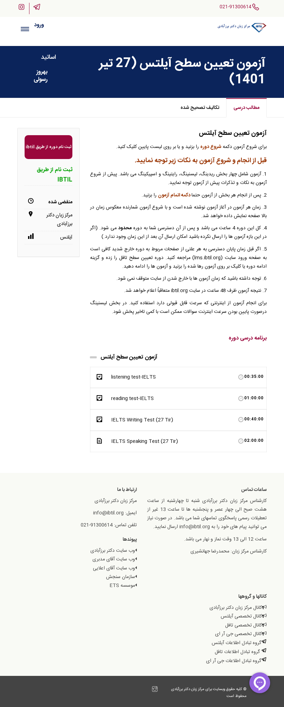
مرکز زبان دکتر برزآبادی (59, 219)
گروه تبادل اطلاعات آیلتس (236, 643)
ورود (39, 25)
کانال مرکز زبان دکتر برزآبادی (236, 608)
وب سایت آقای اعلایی (114, 568)
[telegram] (148, 690)
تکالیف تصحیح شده (199, 108)
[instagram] (155, 690)
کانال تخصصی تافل (243, 625)
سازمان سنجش (120, 577)
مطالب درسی (246, 108)
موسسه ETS (122, 586)
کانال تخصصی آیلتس (241, 616)
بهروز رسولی (40, 75)
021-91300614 (235, 7)
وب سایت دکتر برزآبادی (112, 551)
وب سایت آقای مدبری (113, 559)
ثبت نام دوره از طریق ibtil (49, 146)
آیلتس (66, 237)
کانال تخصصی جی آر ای (238, 634)
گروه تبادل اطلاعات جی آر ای (233, 661)
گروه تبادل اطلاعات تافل (238, 652)
